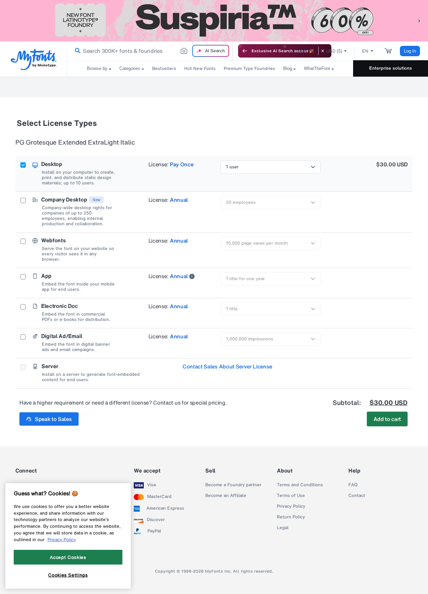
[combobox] (150, 50)
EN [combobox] (365, 51)
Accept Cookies (68, 557)
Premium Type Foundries (249, 68)
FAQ (352, 485)
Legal (283, 527)
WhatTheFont (317, 68)
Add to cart (387, 419)
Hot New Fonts (200, 68)
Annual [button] (179, 200)
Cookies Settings (68, 575)
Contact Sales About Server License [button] (227, 366)
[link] (76, 51)
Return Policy (291, 517)
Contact (356, 495)
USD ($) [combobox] (334, 51)
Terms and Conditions (300, 485)
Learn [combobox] (300, 51)
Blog (287, 68)
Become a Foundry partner (233, 485)
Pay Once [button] (181, 164)
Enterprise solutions (390, 68)
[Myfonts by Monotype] (34, 59)
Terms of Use (291, 495)
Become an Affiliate (225, 495)
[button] (419, 20)
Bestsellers (164, 68)
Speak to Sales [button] (53, 419)
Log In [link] (410, 51)
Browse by (97, 68)
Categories (129, 68)
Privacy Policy (291, 506)
